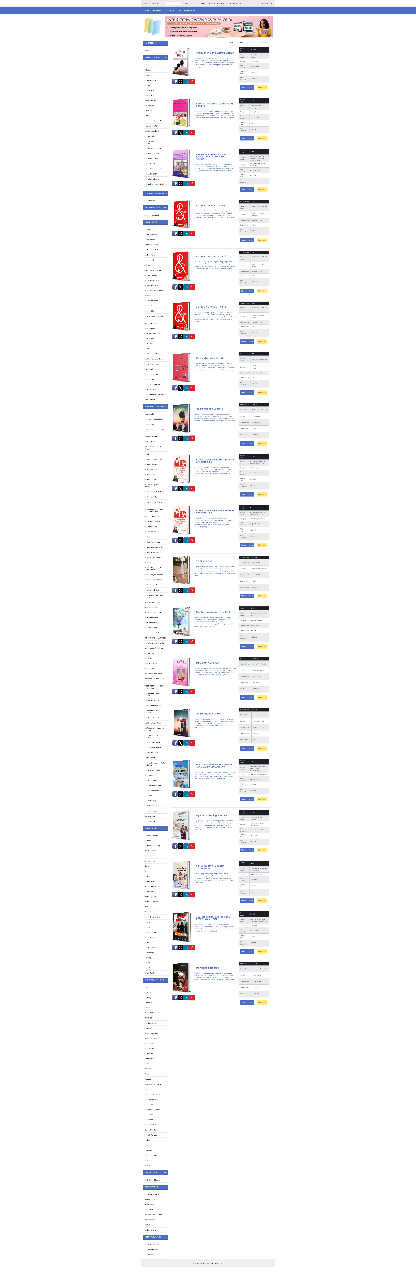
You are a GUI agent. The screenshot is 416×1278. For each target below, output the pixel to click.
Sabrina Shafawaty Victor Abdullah (155, 764)
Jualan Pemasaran (152, 1038)
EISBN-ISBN (149, 1018)
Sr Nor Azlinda (150, 780)
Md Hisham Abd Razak (154, 674)
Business (148, 841)
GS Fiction (149, 1210)
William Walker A (151, 1230)
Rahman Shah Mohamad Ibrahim (155, 736)
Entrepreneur (150, 861)
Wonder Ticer (150, 816)
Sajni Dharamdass (152, 374)
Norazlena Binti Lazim (153, 705)
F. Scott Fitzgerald (152, 1194)
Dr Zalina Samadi (152, 301)
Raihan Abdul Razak (153, 743)
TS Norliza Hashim (152, 811)
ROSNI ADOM (150, 758)
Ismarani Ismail (151, 323)
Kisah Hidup (149, 1059)
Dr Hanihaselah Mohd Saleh (153, 503)
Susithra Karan (151, 389)
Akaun (147, 987)
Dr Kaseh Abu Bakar (153, 280)
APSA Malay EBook (152, 215)
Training (148, 958)
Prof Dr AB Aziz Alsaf (153, 723)
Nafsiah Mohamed (152, 333)
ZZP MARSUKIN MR (152, 174)
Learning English (151, 902)
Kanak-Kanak (150, 1043)
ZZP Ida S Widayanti (153, 148)
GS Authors (149, 1204)
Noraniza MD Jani (152, 700)
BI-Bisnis (148, 75)
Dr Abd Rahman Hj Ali (153, 459)
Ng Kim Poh (149, 339)
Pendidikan (149, 1115)
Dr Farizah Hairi (151, 275)
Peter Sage (149, 349)
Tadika (147, 1140)
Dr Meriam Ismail (151, 532)
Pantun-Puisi (150, 136)
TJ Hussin (148, 796)
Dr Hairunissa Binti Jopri (154, 492)
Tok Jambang (150, 801)
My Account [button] (265, 4)
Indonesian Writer (152, 126)
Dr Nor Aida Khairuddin (154, 557)
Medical (148, 907)
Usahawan (149, 1160)
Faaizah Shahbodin (152, 602)
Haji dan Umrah (151, 1023)
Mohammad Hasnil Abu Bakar (154, 680)
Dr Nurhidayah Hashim (154, 575)
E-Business (149, 111)
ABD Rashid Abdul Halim (154, 419)
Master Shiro (150, 668)
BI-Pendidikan (150, 100)
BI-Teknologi (150, 106)
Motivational (150, 912)
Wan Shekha (150, 400)
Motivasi (148, 1079)
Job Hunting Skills (152, 886)
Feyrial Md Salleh (151, 618)
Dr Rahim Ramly (151, 585)
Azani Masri (149, 424)
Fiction (147, 866)
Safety (147, 942)
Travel (147, 963)
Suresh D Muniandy (152, 791)
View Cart (251, 43)
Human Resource (152, 881)
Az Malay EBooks (151, 1249)
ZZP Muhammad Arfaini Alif (154, 185)
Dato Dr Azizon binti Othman (153, 448)
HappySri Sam (150, 311)
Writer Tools (150, 973)
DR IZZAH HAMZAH (152, 516)
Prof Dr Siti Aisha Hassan (155, 359)
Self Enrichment (151, 947)
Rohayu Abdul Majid (153, 748)
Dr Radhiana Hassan (153, 285)
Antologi (148, 997)
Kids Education (151, 891)
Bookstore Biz (150, 201)
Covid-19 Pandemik (153, 1013)
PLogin (225, 3)
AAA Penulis (149, 414)
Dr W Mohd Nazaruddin (154, 291)
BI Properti (149, 70)
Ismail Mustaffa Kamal (154, 648)
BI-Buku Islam (150, 80)
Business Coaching (152, 846)
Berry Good (149, 260)
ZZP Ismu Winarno (152, 154)
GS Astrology (150, 1199)
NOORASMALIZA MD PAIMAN (152, 694)
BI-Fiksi (147, 85)
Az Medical (149, 1255)
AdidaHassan (150, 240)
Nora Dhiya (149, 344)
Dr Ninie (148, 537)
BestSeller (170, 10)
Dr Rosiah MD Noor (152, 590)
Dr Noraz (148, 562)
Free (179, 10)
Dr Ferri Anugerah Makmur (152, 486)
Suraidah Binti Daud (153, 785)
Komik (147, 1064)
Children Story (150, 851)
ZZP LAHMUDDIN (151, 164)
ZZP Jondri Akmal (152, 159)
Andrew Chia (150, 255)
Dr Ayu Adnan (150, 479)
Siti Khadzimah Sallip (153, 384)
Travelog (148, 1150)
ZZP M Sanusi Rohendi (153, 169)
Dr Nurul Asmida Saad (153, 580)
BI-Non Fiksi (149, 95)
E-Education (150, 116)
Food (147, 871)
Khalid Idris (149, 658)
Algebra (148, 992)
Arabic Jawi (149, 1003)
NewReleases (189, 10)
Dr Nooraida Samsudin (154, 547)
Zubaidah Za (150, 821)
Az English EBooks (152, 1244)
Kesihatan (149, 1053)
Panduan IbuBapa (152, 1099)
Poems (147, 927)
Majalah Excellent (152, 131)
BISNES (147, 1008)
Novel (147, 1089)
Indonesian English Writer (155, 121)
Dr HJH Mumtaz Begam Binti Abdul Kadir (154, 510)
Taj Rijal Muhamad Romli (155, 395)
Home (203, 3)
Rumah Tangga (151, 1135)
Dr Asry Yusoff (150, 474)
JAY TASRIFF (149, 653)
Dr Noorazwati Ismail (153, 552)
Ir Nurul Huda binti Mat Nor (154, 317)
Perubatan (149, 1120)
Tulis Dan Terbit (151, 1155)
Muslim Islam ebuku (153, 1084)
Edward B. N (149, 306)
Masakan (148, 1069)
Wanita (147, 1165)
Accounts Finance (152, 835)
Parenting (149, 922)
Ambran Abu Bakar (152, 250)
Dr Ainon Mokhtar (152, 464)
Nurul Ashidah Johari (153, 718)
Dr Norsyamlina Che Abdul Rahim (153, 568)
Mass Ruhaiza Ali (151, 663)
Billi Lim (147, 265)
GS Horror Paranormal (153, 1215)
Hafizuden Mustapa (153, 623)
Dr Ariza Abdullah (152, 469)
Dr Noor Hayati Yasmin (154, 542)
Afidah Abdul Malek (152, 245)
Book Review (236, 3)
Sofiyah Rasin (150, 775)
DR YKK (147, 296)
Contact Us (214, 3)
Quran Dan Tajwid (152, 1130)
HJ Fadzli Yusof (151, 628)
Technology (149, 953)
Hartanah (148, 1028)
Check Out (262, 43)
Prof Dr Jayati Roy (152, 354)
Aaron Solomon (151, 235)
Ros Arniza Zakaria (152, 753)
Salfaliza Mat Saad (152, 770)
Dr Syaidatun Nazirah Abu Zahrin (155, 596)
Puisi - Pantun (150, 1125)
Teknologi (149, 1145)
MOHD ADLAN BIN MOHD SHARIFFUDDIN (154, 687)
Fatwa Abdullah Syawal (154, 612)
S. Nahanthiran (151, 369)
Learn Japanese (151, 897)
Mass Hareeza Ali (151, 328)
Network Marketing (152, 917)
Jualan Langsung (151, 1033)
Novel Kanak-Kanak (153, 1094)
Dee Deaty (149, 454)
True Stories (150, 968)
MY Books (148, 50)
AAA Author (149, 229)
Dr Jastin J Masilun (152, 522)
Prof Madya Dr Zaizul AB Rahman (154, 729)
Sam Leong (149, 379)
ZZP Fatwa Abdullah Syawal (153, 142)
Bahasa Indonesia (152, 65)
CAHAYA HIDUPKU (151, 437)
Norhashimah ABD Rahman (152, 712)
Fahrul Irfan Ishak (152, 607)
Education (149, 856)
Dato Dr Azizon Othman (154, 270)
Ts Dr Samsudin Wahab (154, 806)
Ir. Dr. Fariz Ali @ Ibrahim (154, 643)
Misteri (147, 1074)
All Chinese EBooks (152, 1180)
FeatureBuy (157, 10)
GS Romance (150, 1220)
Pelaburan (149, 1104)
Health (147, 876)
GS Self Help (150, 1225)
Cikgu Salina (150, 442)
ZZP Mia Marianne (152, 179)
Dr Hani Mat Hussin (152, 497)
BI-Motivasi (149, 90)
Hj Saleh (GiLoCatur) (153, 633)
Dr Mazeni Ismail (151, 527)
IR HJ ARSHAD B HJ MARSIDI (155, 638)
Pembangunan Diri (152, 1109)
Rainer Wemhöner (152, 364)
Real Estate (149, 937)
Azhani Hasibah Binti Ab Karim (154, 430)
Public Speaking (151, 932)
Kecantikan (149, 1048)
